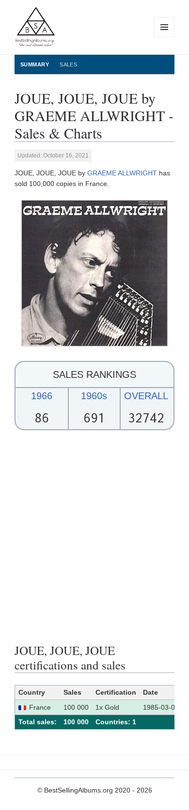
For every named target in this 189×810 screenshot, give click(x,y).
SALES (68, 64)
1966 (41, 395)
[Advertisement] (94, 536)
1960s (94, 395)
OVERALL (146, 395)
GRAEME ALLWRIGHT (122, 173)
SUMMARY (34, 64)
